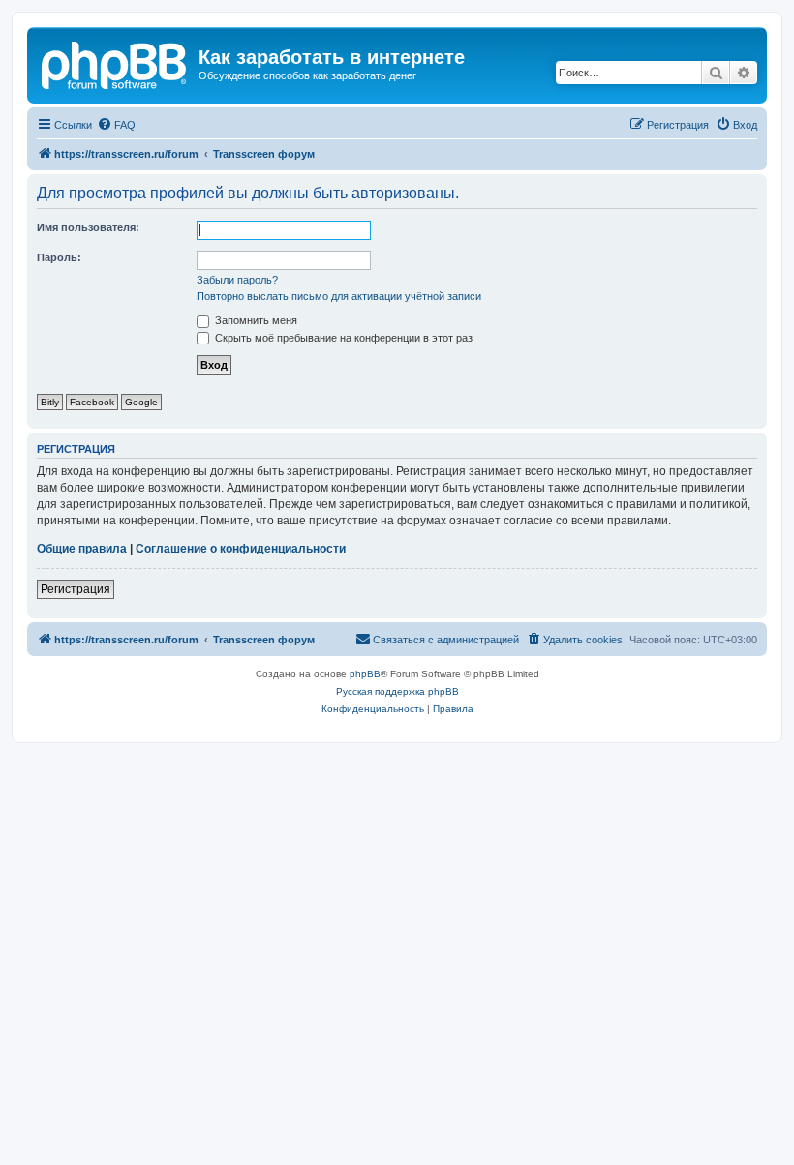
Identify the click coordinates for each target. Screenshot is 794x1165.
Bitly (50, 402)
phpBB (365, 674)
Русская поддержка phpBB (397, 691)
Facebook (92, 402)
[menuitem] (116, 124)
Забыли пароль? (237, 279)
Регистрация (75, 589)
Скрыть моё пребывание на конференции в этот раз (342, 338)
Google (141, 402)
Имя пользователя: (88, 227)
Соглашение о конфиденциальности (241, 548)
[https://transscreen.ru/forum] (115, 63)
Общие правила (82, 548)
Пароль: (59, 257)
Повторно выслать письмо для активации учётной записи (339, 296)
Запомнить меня (254, 320)
